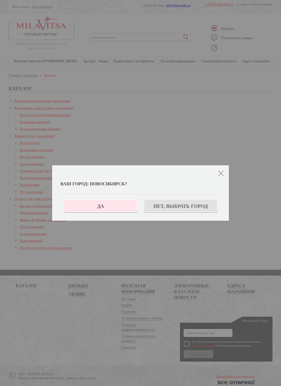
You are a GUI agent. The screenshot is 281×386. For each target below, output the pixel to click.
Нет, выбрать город (180, 206)
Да (100, 206)
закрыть (221, 173)
